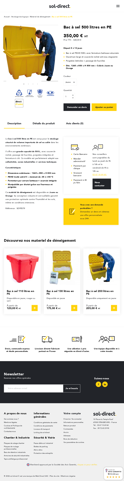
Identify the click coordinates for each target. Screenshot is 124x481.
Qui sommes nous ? (11, 419)
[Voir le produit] (35, 308)
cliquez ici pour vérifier (87, 464)
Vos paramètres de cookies (74, 442)
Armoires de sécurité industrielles (16, 456)
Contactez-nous (10, 431)
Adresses (67, 436)
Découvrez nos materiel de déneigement (40, 240)
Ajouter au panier (104, 107)
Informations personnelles (73, 422)
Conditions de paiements (43, 426)
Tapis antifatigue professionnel (16, 459)
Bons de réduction (70, 439)
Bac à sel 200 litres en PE (100, 292)
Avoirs (66, 432)
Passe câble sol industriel (43, 443)
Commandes (68, 429)
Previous (5, 53)
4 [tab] (37, 83)
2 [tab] (28, 83)
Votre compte (72, 413)
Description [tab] (14, 123)
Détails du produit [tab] (44, 123)
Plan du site (54, 476)
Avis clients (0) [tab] (74, 123)
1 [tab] (23, 83)
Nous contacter (99, 184)
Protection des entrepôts (43, 453)
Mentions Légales (68, 476)
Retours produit (70, 426)
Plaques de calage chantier (14, 443)
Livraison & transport (42, 429)
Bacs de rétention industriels (15, 452)
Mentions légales (10, 422)
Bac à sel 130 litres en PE (60, 292)
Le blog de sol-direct (42, 432)
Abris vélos (38, 450)
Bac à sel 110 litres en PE (20, 292)
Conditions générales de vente (45, 422)
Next (56, 53)
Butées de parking (41, 447)
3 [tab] (32, 83)
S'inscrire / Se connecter (73, 419)
